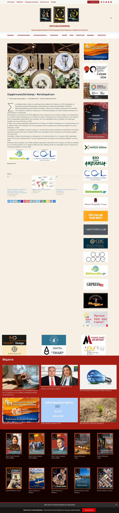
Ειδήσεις (64, 35)
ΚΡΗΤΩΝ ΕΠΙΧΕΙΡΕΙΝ (59, 26)
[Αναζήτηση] (111, 18)
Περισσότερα (102, 35)
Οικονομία (90, 35)
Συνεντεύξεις (80, 35)
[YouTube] (111, 2)
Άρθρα (71, 35)
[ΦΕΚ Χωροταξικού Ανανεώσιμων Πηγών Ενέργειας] (98, 377)
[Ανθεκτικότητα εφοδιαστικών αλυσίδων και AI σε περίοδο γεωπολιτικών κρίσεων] (59, 375)
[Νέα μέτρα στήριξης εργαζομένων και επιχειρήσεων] (67, 182)
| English (53, 2)
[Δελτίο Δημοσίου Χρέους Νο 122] (59, 410)
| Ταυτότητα (10, 2)
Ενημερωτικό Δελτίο (50, 98)
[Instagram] (108, 2)
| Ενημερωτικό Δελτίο (31, 2)
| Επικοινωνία (44, 2)
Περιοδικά (10, 35)
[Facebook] (103, 2)
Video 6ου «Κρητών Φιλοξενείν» (12, 423)
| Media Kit (20, 2)
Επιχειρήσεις (54, 35)
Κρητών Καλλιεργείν (40, 35)
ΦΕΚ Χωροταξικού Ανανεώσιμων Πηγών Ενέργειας (95, 390)
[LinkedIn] (101, 2)
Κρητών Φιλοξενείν (24, 35)
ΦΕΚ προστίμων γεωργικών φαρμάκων (92, 423)
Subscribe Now (89, 510)
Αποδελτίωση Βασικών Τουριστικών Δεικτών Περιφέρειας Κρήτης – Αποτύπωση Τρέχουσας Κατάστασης (17, 191)
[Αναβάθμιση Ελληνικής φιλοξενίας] (43, 182)
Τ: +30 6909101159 (93, 2)
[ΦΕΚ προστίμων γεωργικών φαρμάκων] (98, 410)
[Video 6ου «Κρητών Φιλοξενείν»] (20, 410)
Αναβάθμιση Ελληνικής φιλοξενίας (41, 189)
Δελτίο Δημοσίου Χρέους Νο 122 (51, 423)
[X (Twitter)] (106, 2)
